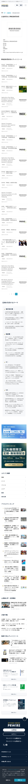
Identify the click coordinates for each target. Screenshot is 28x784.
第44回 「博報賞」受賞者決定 (8, 229)
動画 (2, 492)
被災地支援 (9, 309)
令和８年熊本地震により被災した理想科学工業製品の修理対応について (14, 318)
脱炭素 (8, 334)
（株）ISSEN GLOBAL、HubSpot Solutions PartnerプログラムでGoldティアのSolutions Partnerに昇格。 (14, 382)
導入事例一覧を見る (15, 609)
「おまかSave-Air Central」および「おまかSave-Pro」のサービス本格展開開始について (14, 344)
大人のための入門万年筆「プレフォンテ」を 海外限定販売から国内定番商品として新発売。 (11, 511)
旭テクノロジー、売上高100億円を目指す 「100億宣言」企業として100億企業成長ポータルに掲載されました (14, 338)
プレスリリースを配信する (13, 738)
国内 (17, 5)
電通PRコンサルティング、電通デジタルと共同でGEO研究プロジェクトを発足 (14, 371)
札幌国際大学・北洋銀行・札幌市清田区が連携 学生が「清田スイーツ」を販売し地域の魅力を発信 (11, 528)
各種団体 (9, 13)
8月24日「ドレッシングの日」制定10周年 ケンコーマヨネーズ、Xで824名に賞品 (12, 629)
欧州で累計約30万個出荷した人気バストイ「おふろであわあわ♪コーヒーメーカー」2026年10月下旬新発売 (11, 588)
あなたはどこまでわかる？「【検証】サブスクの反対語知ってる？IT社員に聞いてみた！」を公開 (17, 651)
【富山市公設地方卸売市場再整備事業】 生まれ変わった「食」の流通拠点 (11, 519)
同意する (20, 780)
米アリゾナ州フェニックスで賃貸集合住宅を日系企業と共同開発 (14, 349)
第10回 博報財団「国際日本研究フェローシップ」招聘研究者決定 (9, 113)
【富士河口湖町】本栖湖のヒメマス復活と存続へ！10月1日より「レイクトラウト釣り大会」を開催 (11, 569)
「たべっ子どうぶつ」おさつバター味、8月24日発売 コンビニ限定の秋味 (12, 624)
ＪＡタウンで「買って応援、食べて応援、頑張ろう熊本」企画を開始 (14, 323)
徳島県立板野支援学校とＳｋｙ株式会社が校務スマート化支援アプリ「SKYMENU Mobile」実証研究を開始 (14, 394)
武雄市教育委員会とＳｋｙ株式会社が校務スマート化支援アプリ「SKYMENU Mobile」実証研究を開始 (14, 400)
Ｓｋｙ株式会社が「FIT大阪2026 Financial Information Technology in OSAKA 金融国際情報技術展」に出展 (13, 366)
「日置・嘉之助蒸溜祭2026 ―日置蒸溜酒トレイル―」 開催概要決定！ (11, 537)
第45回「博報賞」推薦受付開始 (9, 182)
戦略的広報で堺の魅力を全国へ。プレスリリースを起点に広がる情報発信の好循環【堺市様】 (18, 605)
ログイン (14, 734)
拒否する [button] (8, 780)
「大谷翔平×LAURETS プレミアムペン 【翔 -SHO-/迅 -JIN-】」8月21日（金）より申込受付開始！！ (18, 659)
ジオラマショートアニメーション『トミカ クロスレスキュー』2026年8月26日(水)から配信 (11, 553)
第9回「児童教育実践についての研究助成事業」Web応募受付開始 (9, 255)
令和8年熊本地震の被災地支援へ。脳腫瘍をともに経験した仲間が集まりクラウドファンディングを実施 (14, 313)
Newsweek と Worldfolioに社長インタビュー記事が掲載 (11, 561)
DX (7, 390)
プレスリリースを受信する (13, 741)
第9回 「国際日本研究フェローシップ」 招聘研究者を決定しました (9, 208)
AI (6, 362)
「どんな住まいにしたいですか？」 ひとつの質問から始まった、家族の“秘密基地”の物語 (18, 643)
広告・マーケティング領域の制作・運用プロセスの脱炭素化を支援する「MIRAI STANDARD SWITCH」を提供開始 (14, 354)
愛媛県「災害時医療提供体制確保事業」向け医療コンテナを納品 (11, 544)
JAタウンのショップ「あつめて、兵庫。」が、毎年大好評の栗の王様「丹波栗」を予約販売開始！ (11, 579)
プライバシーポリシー (14, 769)
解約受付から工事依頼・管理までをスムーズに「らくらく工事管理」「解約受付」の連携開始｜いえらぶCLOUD (14, 412)
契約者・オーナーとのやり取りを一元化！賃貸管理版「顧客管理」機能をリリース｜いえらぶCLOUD (14, 406)
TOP (4, 13)
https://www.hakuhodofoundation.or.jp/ (13, 52)
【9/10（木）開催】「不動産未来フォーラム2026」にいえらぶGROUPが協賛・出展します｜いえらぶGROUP (14, 377)
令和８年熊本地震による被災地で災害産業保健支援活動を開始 (14, 327)
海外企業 (3, 496)
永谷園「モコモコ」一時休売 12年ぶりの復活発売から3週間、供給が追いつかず (13, 620)
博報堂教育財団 (9, 68)
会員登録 (14, 730)
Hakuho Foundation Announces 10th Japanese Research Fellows (8, 125)
